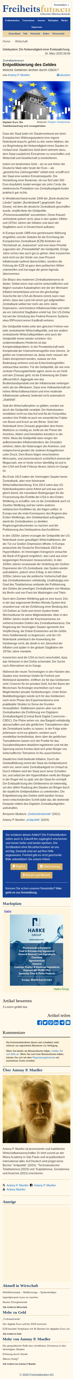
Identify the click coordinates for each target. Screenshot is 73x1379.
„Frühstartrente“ (12, 1319)
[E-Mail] (68, 1024)
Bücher (64, 20)
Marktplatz (53, 20)
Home (6, 41)
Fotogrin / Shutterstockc (59, 122)
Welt (25, 33)
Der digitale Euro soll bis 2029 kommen (25, 1324)
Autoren (41, 20)
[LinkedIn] (56, 1024)
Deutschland (14, 33)
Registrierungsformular (43, 1057)
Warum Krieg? (11, 1359)
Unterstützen (28, 20)
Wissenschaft (58, 33)
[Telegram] (62, 1024)
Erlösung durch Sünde (15, 1354)
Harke (7, 911)
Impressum (37, 27)
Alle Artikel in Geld (12, 1334)
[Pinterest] (50, 1024)
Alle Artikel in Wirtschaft (15, 1307)
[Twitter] (45, 1024)
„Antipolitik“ (33, 819)
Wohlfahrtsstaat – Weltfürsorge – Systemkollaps (29, 1292)
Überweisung (51, 866)
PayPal (20, 866)
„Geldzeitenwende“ (39, 813)
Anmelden (61, 4)
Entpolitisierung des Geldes (29, 63)
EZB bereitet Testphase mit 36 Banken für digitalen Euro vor (36, 1329)
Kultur (46, 33)
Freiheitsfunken (12, 20)
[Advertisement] (36, 1244)
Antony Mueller (15, 1189)
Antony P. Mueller (19, 75)
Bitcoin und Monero (37, 875)
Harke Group (61, 988)
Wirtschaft (35, 33)
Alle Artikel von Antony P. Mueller (19, 1364)
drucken (65, 75)
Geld (22, 1312)
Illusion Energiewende (15, 1302)
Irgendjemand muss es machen (20, 1297)
